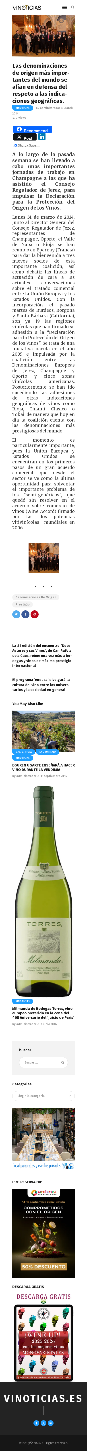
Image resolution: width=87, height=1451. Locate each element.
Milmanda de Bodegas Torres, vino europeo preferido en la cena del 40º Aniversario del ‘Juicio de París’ (43, 1013)
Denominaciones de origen (35, 597)
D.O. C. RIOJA (24, 752)
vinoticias (23, 108)
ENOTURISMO (47, 752)
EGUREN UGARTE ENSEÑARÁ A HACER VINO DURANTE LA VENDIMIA (43, 767)
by (48, 108)
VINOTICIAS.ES (43, 1398)
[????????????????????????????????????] (44, 558)
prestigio (22, 604)
